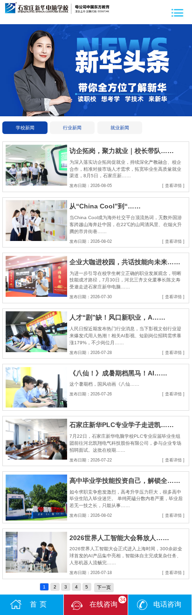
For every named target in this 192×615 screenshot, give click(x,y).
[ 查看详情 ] (173, 185)
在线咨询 (107, 602)
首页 (39, 604)
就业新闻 (119, 127)
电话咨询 (167, 604)
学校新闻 (25, 127)
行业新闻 (72, 127)
